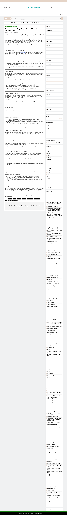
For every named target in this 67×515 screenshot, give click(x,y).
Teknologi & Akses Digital (51, 440)
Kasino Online (49, 256)
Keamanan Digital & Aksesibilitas (52, 271)
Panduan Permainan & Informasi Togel (52, 332)
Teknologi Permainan (50, 484)
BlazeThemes (39, 513)
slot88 (48, 98)
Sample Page (32, 14)
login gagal (24, 198)
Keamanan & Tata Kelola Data (51, 260)
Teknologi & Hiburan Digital (51, 450)
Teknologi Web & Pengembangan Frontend (53, 495)
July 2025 (48, 170)
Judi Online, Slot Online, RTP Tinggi (52, 254)
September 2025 (49, 166)
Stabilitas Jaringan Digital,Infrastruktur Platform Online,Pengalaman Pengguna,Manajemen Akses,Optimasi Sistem (54, 419)
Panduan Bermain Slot (50, 310)
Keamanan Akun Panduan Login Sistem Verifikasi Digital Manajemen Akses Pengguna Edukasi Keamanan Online (54, 263)
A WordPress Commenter (51, 142)
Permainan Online (49, 349)
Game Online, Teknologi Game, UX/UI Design (53, 225)
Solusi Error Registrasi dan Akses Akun (53, 409)
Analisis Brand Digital (50, 193)
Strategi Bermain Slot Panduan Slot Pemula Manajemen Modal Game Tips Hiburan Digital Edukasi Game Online (54, 427)
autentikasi (10, 198)
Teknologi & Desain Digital (51, 442)
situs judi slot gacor (50, 371)
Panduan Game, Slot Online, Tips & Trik (53, 317)
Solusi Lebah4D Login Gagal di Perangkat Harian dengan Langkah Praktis (40, 18)
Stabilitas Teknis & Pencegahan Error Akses (53, 422)
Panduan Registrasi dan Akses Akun (52, 334)
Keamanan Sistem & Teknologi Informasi (53, 283)
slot (47, 79)
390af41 (7, 32)
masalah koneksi (30, 198)
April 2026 (48, 153)
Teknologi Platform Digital (51, 490)
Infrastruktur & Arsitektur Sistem (52, 241)
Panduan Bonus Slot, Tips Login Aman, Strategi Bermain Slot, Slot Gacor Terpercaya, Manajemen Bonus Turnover (54, 314)
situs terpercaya (49, 83)
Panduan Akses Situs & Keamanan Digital (53, 306)
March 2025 (48, 178)
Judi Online (48, 248)
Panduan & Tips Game (50, 300)
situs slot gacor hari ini (50, 90)
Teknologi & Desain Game (51, 444)
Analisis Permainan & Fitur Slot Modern (53, 200)
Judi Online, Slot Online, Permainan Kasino (53, 252)
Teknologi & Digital (50, 448)
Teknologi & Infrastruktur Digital (52, 452)
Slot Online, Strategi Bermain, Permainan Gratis (54, 400)
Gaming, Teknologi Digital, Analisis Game (53, 236)
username (15, 200)
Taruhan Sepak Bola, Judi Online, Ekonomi (53, 434)
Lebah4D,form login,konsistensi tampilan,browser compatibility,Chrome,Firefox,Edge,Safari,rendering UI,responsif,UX (54, 292)
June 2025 (48, 172)
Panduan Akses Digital (50, 302)
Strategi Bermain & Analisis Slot (52, 424)
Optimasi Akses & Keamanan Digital (52, 296)
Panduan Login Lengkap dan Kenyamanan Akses (54, 326)
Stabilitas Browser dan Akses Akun (52, 416)
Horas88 (14, 198)
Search (47, 116)
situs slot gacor (49, 41)
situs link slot (49, 60)
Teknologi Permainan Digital (51, 488)
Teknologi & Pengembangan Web (52, 459)
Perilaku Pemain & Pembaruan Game (52, 343)
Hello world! (58, 142)
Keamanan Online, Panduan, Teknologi (52, 281)
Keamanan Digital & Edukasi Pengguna (53, 273)
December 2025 (49, 161)
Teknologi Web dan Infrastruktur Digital (53, 497)
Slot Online (48, 390)
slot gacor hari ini (49, 37)
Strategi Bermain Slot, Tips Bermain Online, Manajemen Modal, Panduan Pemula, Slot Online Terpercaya (54, 431)
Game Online (49, 219)
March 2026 (48, 155)
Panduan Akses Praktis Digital (51, 304)
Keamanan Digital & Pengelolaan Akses (11, 26)
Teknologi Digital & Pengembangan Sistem (53, 463)
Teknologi (48, 438)
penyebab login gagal (9, 200)
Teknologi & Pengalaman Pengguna (52, 457)
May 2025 (48, 174)
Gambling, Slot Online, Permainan (52, 217)
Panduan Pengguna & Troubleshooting (52, 328)
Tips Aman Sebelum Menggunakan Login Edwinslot (17, 18)
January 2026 (49, 159)
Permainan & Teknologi (50, 345)
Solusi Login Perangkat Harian (51, 411)
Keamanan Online (49, 279)
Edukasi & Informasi (50, 212)
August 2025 (49, 168)
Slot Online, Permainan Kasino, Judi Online (53, 395)
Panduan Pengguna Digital (51, 330)
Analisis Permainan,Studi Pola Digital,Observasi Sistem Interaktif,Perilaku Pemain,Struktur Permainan (54, 203)
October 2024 (49, 187)
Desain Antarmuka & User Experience (52, 206)
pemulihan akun (37, 198)
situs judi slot (49, 369)
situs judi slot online (50, 373)
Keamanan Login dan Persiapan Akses (53, 277)
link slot (48, 49)
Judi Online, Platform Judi (51, 250)
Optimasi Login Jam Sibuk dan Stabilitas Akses (54, 298)
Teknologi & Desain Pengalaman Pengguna (53, 446)
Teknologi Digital (49, 461)
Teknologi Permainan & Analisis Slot (52, 486)
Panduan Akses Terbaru (50, 308)
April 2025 (48, 176)
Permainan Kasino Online (51, 347)
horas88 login (22, 52)
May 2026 (48, 151)
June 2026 (48, 149)
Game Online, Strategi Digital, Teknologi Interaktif (54, 223)
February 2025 (49, 180)
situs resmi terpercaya (50, 375)
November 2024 (49, 185)
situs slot (48, 45)
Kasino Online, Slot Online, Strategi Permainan (54, 258)
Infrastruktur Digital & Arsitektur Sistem (53, 243)
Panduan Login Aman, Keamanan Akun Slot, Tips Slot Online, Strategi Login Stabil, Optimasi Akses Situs (54, 323)
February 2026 (49, 157)
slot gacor (48, 56)
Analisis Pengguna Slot (50, 198)
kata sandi (19, 198)
